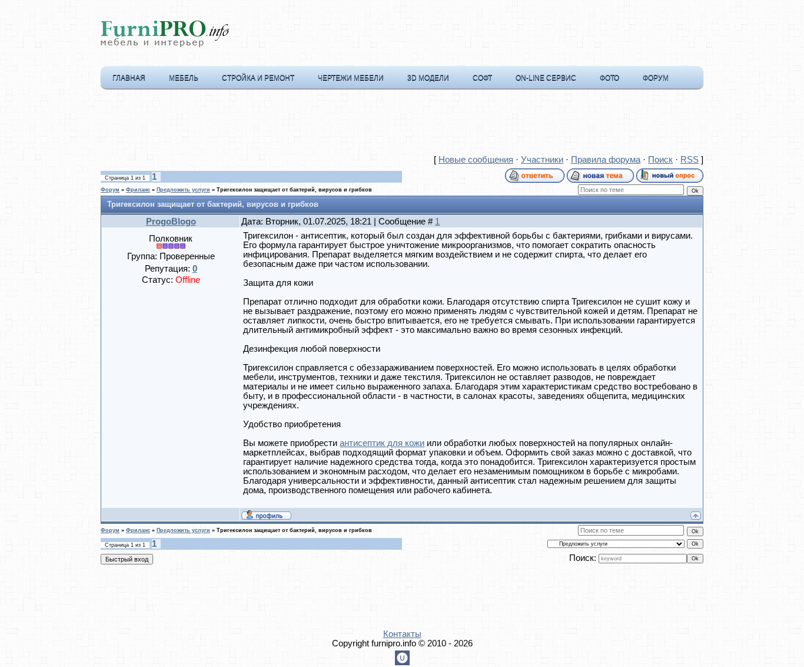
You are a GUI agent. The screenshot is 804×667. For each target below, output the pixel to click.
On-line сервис (546, 78)
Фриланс (138, 190)
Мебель (183, 78)
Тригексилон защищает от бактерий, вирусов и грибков (294, 190)
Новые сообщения (475, 159)
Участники (542, 159)
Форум (656, 78)
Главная (128, 78)
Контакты (402, 634)
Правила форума (605, 159)
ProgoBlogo (171, 221)
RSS (689, 159)
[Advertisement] (402, 124)
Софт (482, 78)
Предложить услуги (183, 190)
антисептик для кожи (382, 443)
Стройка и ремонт (258, 78)
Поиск (660, 159)
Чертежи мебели (351, 78)
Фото (609, 78)
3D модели (428, 78)
